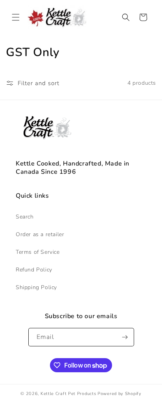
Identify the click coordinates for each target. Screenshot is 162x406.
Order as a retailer (40, 234)
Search (25, 216)
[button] (15, 17)
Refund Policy (34, 269)
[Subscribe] (125, 337)
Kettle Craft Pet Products (68, 394)
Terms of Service (38, 252)
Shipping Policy (36, 287)
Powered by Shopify (120, 394)
